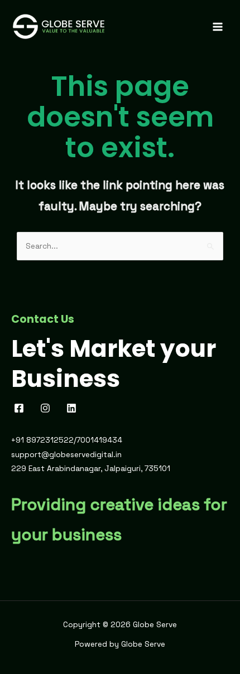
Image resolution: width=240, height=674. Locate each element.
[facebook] (21, 408)
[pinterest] (47, 408)
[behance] (73, 408)
